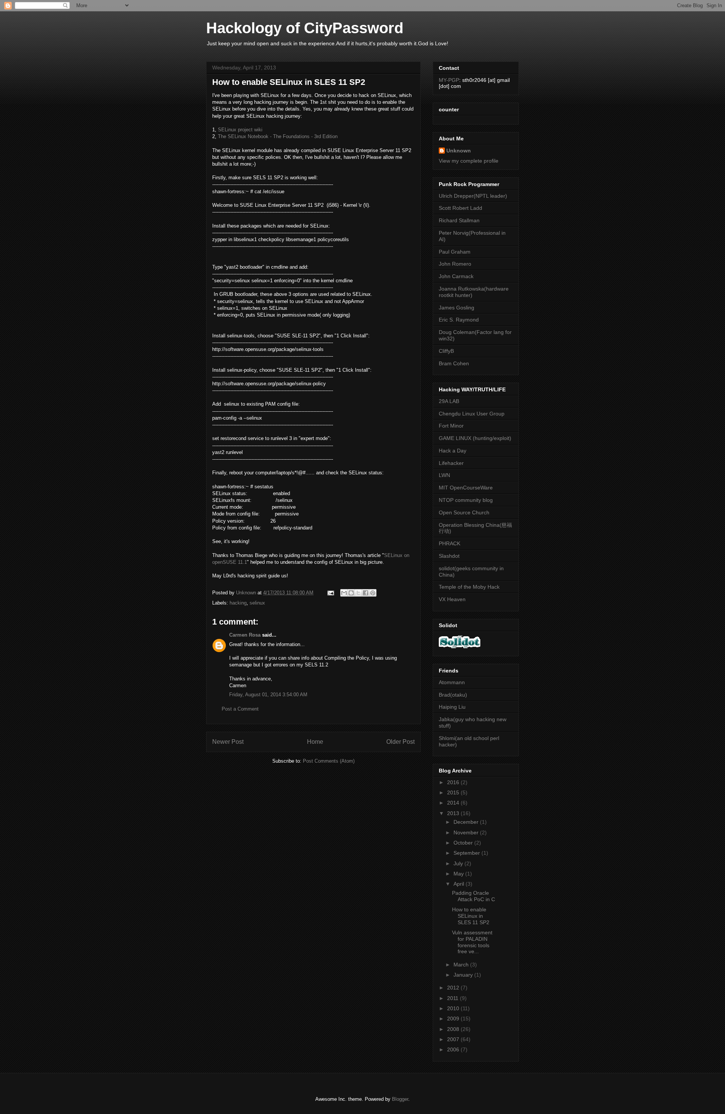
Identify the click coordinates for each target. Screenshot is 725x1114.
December (467, 822)
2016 (454, 782)
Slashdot (449, 556)
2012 (454, 988)
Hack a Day (452, 451)
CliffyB (446, 351)
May (459, 874)
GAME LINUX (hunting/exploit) (475, 438)
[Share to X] (358, 593)
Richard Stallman (459, 220)
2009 (454, 1019)
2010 (454, 1008)
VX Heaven (452, 599)
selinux (257, 603)
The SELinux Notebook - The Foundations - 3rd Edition (278, 136)
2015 (454, 792)
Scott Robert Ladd (460, 208)
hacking (238, 603)
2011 (453, 998)
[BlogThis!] (351, 593)
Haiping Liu (452, 707)
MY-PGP (449, 80)
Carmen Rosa (245, 635)
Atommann (452, 682)
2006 (454, 1049)
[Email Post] (330, 592)
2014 (454, 803)
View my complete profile (468, 161)
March (462, 965)
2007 (454, 1039)
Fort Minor (451, 426)
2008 (454, 1029)
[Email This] (344, 593)
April (460, 884)
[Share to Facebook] (365, 593)
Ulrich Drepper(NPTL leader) (473, 196)
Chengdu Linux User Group (471, 414)
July (459, 863)
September (467, 853)
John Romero (455, 264)
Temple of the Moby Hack (469, 587)
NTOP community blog (466, 500)
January (464, 975)
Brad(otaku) (453, 695)
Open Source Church (464, 512)
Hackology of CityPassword (304, 28)
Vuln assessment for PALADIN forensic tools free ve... (472, 941)
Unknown (458, 151)
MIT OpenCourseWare (466, 488)
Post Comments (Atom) (329, 761)
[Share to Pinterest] (372, 593)
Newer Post (228, 742)
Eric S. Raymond (459, 320)
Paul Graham (454, 252)
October (464, 843)
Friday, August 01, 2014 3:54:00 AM (268, 694)
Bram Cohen (454, 363)
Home (315, 742)
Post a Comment (240, 709)
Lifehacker (451, 463)
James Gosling (456, 308)
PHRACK (449, 543)
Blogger (400, 1099)
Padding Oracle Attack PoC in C (473, 896)
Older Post (400, 742)
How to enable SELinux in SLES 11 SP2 (470, 915)
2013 (454, 813)
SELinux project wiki (240, 129)
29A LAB (449, 401)
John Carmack (456, 276)
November (467, 832)
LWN (444, 475)
